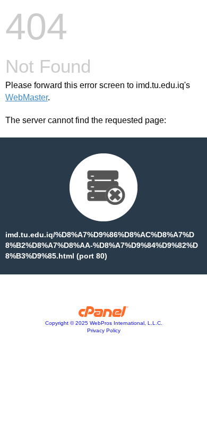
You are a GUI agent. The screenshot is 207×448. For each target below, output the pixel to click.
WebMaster (26, 97)
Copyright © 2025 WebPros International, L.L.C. (103, 323)
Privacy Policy (103, 330)
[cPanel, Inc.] (104, 314)
